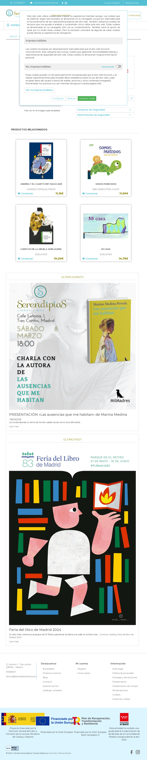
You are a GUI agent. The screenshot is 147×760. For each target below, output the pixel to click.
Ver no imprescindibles (39, 90)
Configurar (58, 98)
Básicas (71, 98)
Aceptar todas (87, 98)
